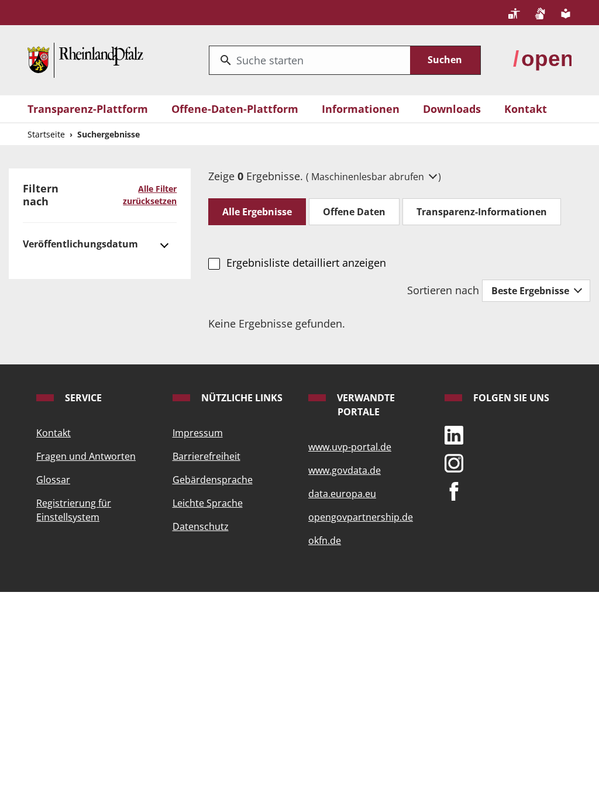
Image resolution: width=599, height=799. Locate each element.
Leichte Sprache (208, 503)
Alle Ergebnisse (257, 211)
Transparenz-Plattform (87, 109)
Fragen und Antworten (86, 456)
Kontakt (525, 109)
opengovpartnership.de (360, 517)
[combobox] (309, 60)
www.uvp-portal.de (349, 446)
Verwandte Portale (365, 404)
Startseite (46, 134)
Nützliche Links (241, 397)
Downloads (452, 109)
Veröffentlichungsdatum (80, 243)
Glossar (53, 479)
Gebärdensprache (213, 479)
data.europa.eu (342, 493)
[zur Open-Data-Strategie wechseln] (542, 58)
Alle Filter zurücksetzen (150, 194)
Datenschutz (201, 526)
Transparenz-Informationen (481, 211)
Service (82, 397)
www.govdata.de (344, 470)
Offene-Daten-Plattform (234, 109)
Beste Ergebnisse (531, 290)
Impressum (198, 432)
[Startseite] (85, 58)
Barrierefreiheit (206, 456)
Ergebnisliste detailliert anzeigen (306, 263)
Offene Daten (354, 211)
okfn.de (324, 540)
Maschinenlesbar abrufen (368, 176)
